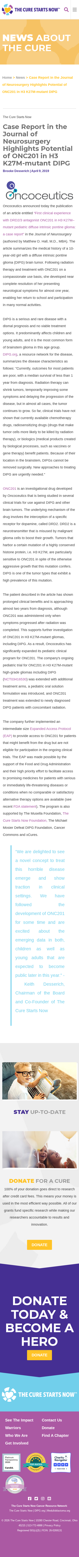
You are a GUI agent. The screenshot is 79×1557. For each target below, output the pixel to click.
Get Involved (16, 1443)
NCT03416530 (15, 679)
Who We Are (16, 1435)
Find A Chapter (55, 1435)
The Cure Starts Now (20, 1510)
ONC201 (10, 488)
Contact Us (52, 1420)
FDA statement (24, 806)
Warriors (13, 1428)
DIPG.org (10, 354)
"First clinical (43, 213)
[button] (75, 9)
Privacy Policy (52, 1525)
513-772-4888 (34, 1525)
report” (19, 234)
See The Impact (19, 1420)
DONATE (39, 1245)
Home (7, 77)
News (20, 77)
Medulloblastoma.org (58, 1510)
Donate (39, 1355)
